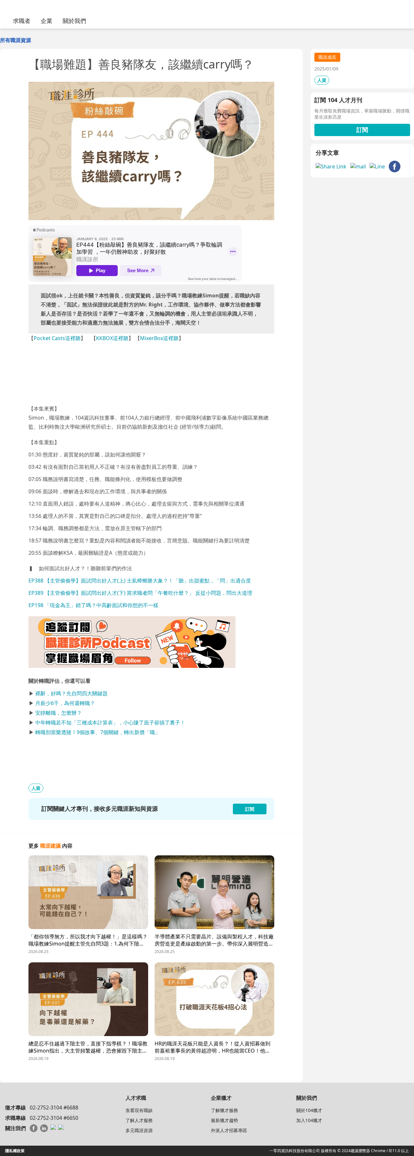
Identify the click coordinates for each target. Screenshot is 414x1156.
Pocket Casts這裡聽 (57, 338)
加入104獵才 (309, 1120)
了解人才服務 (139, 1120)
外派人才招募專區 (229, 1130)
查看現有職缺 (139, 1110)
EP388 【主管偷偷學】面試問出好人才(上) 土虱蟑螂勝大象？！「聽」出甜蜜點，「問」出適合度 (139, 580)
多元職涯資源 (139, 1130)
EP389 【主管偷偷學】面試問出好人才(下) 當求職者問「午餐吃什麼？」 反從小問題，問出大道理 (140, 592)
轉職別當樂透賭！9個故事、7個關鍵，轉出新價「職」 (97, 732)
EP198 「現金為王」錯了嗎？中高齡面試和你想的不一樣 (93, 605)
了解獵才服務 (224, 1110)
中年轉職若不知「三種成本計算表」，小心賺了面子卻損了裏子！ (110, 722)
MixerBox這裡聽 (159, 338)
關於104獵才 (309, 1110)
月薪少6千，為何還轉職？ (65, 703)
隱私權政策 (15, 1150)
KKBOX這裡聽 (112, 338)
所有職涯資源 (15, 40)
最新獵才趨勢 (224, 1120)
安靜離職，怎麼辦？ (58, 712)
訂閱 (362, 130)
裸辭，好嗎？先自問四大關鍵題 (71, 693)
